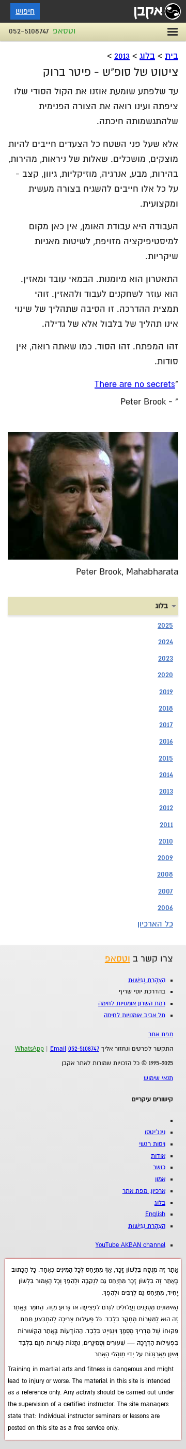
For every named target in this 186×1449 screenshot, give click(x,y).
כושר (159, 1167)
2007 (165, 891)
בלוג (147, 55)
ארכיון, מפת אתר (143, 1191)
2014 (166, 774)
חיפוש (25, 11)
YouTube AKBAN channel (130, 1245)
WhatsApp (29, 1049)
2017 (166, 724)
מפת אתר (160, 1034)
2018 (166, 708)
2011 (166, 824)
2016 (166, 741)
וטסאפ (64, 31)
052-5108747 (29, 31)
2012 (166, 807)
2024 (165, 641)
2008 (165, 874)
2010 (166, 841)
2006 (165, 907)
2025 (165, 625)
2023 (165, 658)
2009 (165, 857)
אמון (160, 1179)
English (155, 1214)
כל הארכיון (155, 924)
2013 (122, 55)
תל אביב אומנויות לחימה (134, 1015)
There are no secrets (135, 384)
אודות (158, 1156)
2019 (166, 691)
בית (171, 55)
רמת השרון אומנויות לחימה (131, 1003)
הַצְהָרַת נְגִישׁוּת (146, 980)
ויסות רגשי (152, 1144)
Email (58, 1049)
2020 (165, 674)
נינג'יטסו (155, 1132)
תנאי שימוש (158, 1078)
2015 (166, 758)
